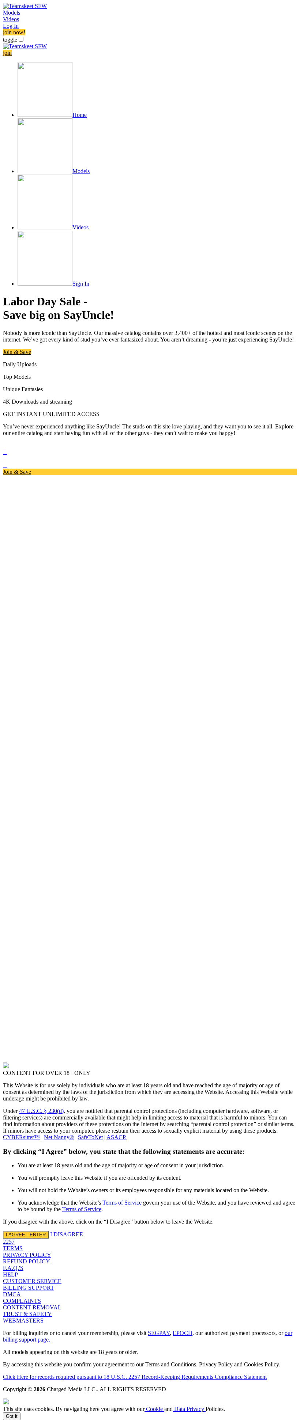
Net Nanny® (59, 1137)
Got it (12, 1416)
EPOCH (182, 1333)
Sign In (80, 284)
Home (79, 115)
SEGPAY (159, 1333)
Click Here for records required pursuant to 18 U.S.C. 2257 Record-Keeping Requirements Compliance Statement (135, 1377)
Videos (11, 19)
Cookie (154, 1409)
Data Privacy (189, 1409)
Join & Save (17, 352)
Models (11, 12)
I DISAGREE (66, 1234)
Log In (11, 26)
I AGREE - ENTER (26, 1234)
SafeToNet (90, 1137)
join (7, 53)
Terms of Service (122, 1202)
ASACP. (116, 1137)
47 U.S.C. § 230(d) (41, 1111)
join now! (14, 32)
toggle (10, 40)
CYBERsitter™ (21, 1137)
